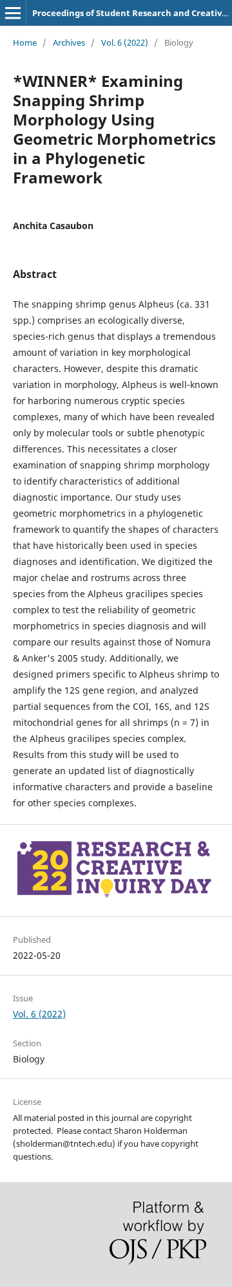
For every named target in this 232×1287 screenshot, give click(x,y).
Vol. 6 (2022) (124, 42)
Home (25, 42)
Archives (69, 42)
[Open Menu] (13, 13)
